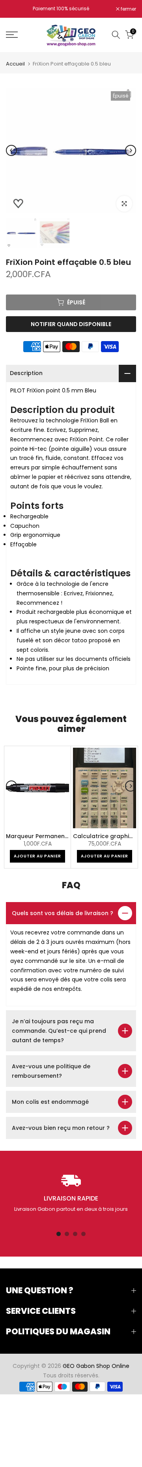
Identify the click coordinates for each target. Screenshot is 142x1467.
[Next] (130, 150)
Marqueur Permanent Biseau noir (53, 836)
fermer (128, 9)
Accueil (15, 63)
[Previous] (11, 150)
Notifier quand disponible (71, 324)
